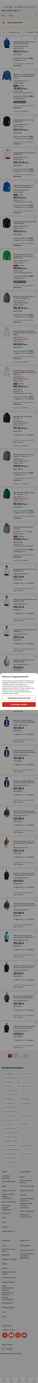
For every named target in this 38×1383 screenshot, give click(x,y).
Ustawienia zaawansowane (19, 698)
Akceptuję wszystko (19, 704)
